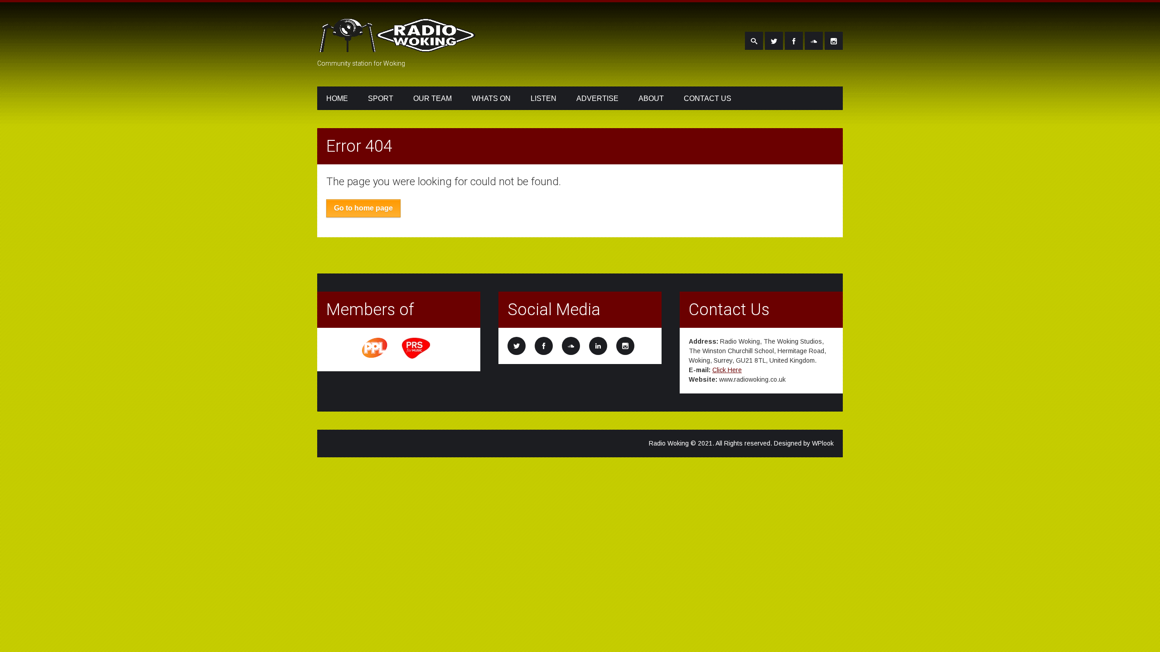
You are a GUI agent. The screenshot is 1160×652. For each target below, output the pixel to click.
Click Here (727, 370)
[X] (774, 41)
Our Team (432, 98)
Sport (380, 98)
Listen (543, 98)
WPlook (823, 443)
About (651, 98)
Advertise (597, 98)
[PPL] (375, 357)
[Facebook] (794, 41)
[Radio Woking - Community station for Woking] (398, 46)
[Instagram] (834, 41)
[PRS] (416, 357)
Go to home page (363, 208)
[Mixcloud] (814, 41)
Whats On (491, 98)
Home (337, 98)
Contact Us (707, 98)
